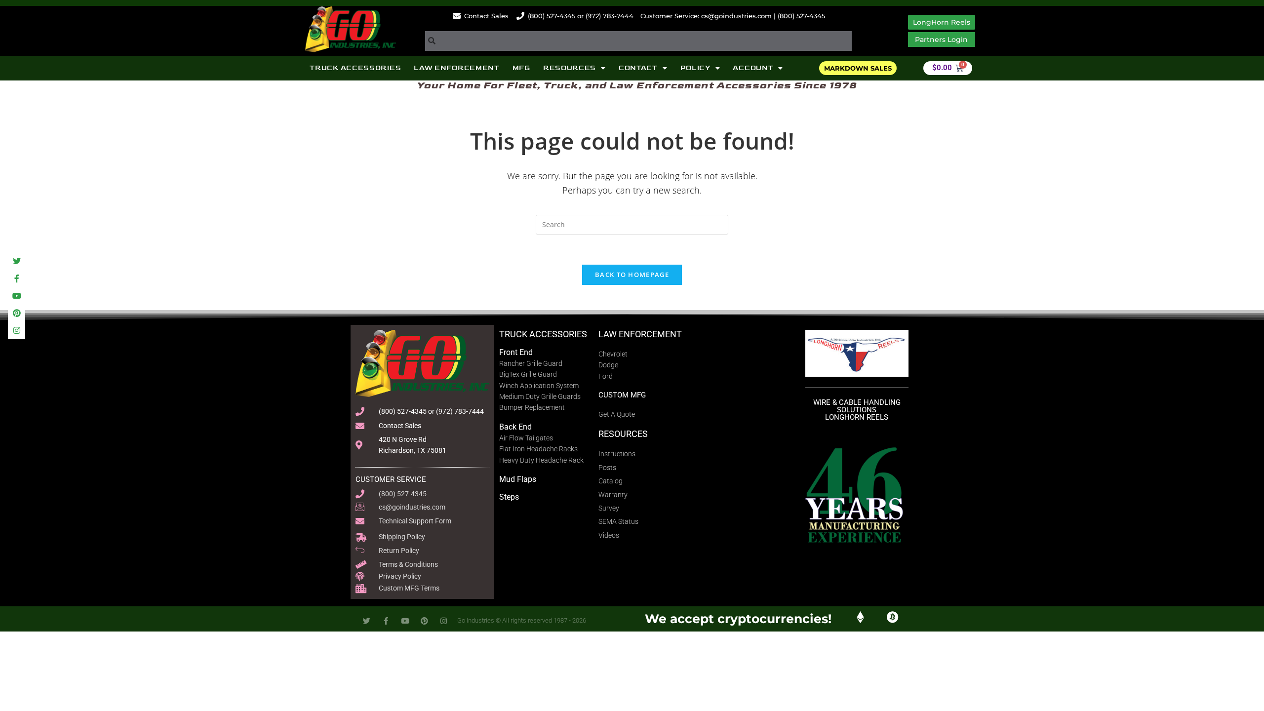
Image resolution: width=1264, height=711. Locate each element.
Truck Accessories (355, 68)
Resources (569, 68)
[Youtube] (16, 295)
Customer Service (391, 479)
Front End (516, 352)
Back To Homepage (632, 274)
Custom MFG (622, 395)
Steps (509, 497)
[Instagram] (16, 330)
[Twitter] (16, 261)
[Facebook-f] (16, 278)
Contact (638, 68)
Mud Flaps (517, 479)
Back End (515, 427)
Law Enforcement (457, 68)
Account (753, 68)
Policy (695, 68)
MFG (521, 68)
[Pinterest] (16, 313)
